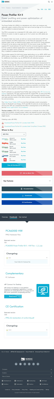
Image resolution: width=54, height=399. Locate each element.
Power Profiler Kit (16, 7)
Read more (13, 296)
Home (3, 7)
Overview (5, 217)
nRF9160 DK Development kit (17, 351)
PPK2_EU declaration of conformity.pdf (20, 318)
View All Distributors (13, 165)
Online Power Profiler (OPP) (12, 102)
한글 (46, 9)
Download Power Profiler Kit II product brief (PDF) (19, 123)
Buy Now (23, 139)
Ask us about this (28, 173)
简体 (42, 9)
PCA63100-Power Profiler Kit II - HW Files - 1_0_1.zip (24, 246)
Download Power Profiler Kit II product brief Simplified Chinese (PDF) (25, 126)
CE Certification (27, 202)
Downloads (25, 7)
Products (8, 7)
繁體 (49, 9)
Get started (23, 217)
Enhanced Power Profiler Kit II (42, 351)
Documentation (28, 189)
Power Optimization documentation (17, 107)
